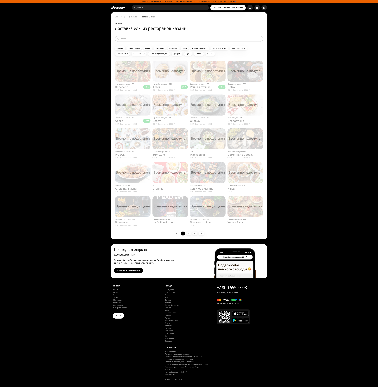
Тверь (167, 310)
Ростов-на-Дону (171, 320)
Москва (168, 308)
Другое (115, 295)
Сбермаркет (118, 300)
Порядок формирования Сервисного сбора (182, 367)
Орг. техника (118, 305)
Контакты (169, 369)
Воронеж (168, 326)
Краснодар (169, 338)
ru (117, 316)
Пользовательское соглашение (177, 354)
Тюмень (168, 300)
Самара (168, 315)
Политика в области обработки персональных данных (186, 364)
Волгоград (169, 331)
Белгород (168, 303)
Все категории (121, 17)
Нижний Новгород (172, 313)
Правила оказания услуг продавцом (179, 359)
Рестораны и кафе (120, 308)
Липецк (168, 328)
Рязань (167, 318)
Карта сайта (170, 375)
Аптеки (115, 292)
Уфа (166, 297)
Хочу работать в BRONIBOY (176, 372)
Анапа (167, 323)
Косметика (117, 297)
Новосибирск (170, 333)
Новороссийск (170, 292)
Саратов (168, 341)
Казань (134, 17)
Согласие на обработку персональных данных (183, 357)
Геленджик (169, 290)
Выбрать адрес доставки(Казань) (228, 7)
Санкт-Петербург (172, 305)
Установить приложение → (128, 270)
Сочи (167, 336)
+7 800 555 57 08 (232, 287)
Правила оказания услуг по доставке (179, 362)
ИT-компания (170, 351)
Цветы (115, 290)
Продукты (117, 303)
